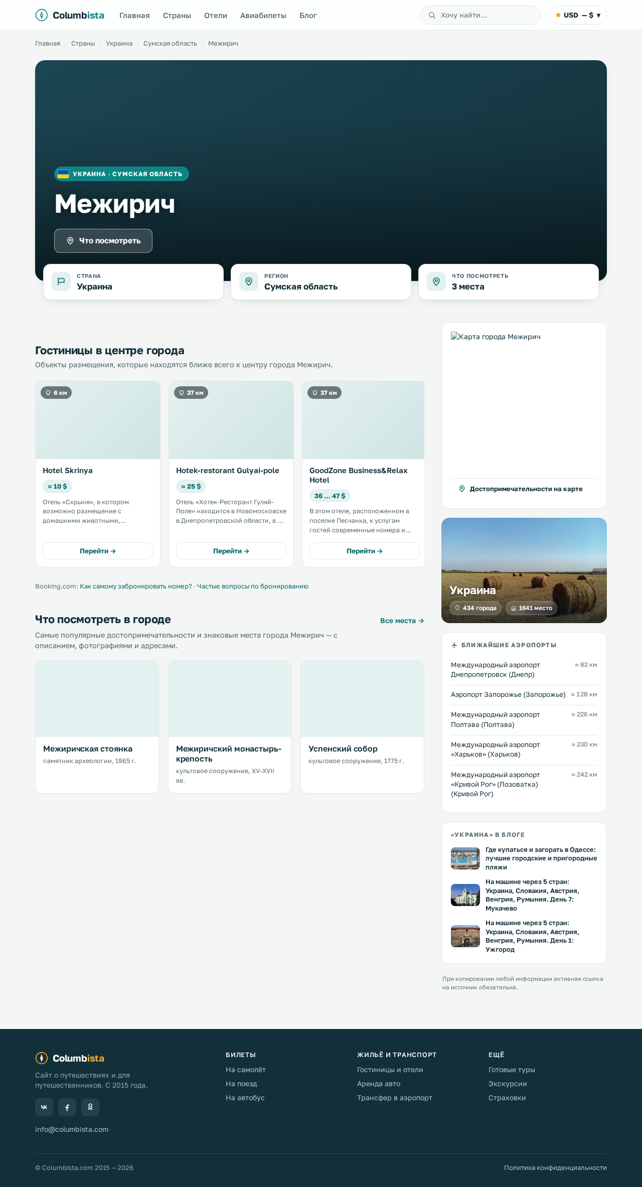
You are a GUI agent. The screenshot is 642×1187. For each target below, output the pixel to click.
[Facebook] (67, 1107)
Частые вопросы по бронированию (252, 586)
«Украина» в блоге (488, 835)
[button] (524, 415)
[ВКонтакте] (44, 1107)
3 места (468, 286)
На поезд (241, 1083)
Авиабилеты (263, 15)
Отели (215, 15)
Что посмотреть (110, 240)
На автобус (245, 1097)
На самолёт (246, 1069)
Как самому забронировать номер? (136, 586)
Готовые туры (512, 1069)
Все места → (402, 620)
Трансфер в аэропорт (394, 1097)
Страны (177, 15)
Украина (119, 43)
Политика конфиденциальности (555, 1167)
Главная (134, 15)
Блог (308, 15)
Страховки (507, 1097)
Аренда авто (378, 1083)
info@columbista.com (71, 1129)
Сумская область (170, 43)
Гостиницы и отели (390, 1069)
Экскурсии (508, 1083)
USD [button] (582, 15)
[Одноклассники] (90, 1107)
